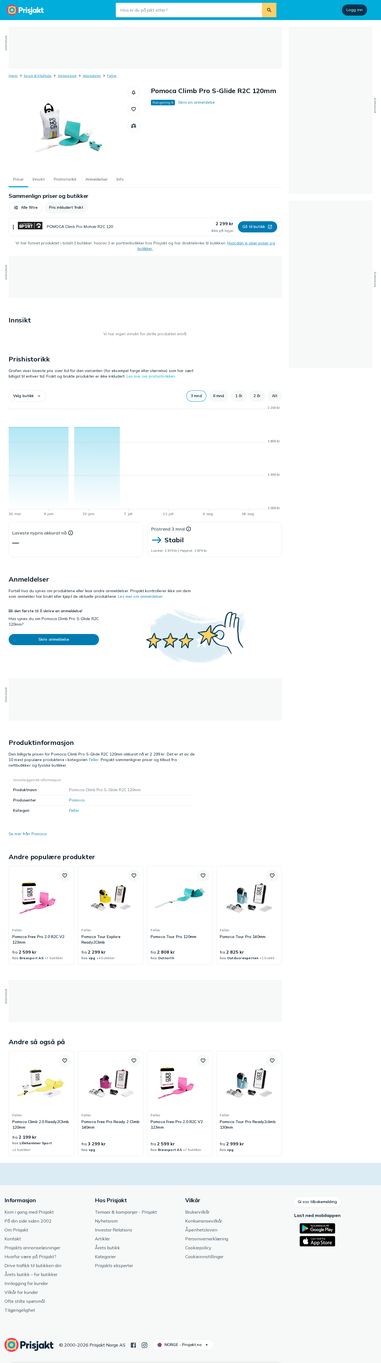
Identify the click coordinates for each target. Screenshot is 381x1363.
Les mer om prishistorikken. (151, 376)
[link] (41, 915)
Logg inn (354, 9)
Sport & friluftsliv (38, 76)
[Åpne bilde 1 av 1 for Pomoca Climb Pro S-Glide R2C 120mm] (68, 128)
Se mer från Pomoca (28, 833)
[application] (145, 461)
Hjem (13, 76)
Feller (112, 76)
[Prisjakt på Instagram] (144, 1344)
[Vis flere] (13, 227)
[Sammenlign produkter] (133, 126)
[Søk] (269, 10)
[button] (133, 92)
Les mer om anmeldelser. (140, 596)
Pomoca (77, 800)
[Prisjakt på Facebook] (133, 1344)
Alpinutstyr (92, 76)
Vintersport (67, 76)
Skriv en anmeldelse (196, 102)
